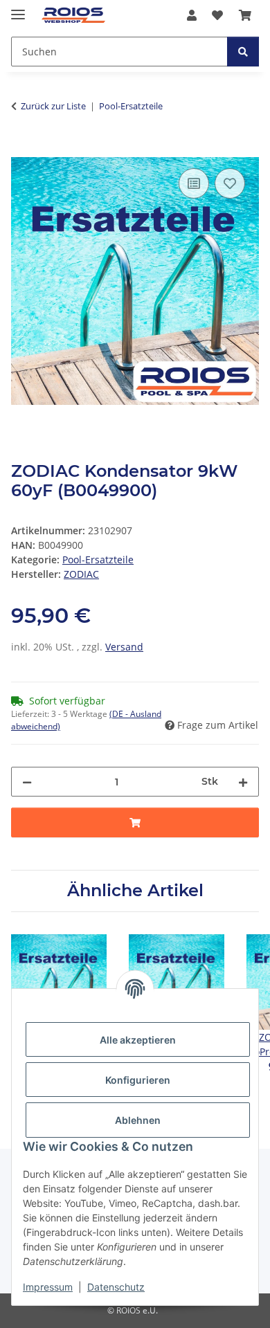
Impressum (48, 1287)
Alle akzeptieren (138, 1040)
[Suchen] (243, 51)
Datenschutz (116, 1287)
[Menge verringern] (27, 781)
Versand (124, 646)
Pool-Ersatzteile (98, 559)
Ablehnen (138, 1120)
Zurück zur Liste (53, 106)
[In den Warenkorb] (22, 149)
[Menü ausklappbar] (18, 8)
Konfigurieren (137, 1080)
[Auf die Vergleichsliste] (194, 183)
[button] (191, 15)
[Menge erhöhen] (243, 781)
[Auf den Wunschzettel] (230, 183)
